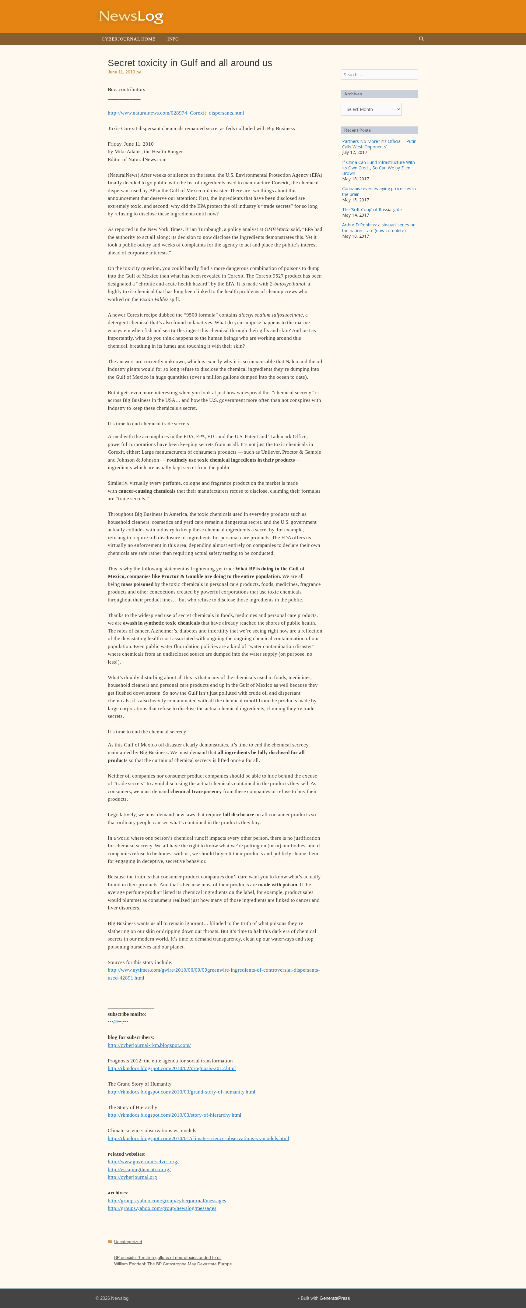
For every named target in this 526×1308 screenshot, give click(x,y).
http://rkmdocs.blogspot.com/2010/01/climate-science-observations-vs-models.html (198, 1138)
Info (173, 39)
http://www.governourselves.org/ (143, 1161)
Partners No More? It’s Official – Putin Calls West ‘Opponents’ (379, 144)
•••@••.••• (118, 1022)
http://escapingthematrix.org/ (139, 1169)
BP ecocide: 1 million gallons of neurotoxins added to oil (167, 1257)
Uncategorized (128, 1241)
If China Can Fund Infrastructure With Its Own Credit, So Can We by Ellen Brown (378, 167)
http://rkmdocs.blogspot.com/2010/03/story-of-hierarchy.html (174, 1115)
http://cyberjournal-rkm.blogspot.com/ (149, 1045)
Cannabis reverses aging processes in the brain (379, 191)
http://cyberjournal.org (132, 1177)
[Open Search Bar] (421, 39)
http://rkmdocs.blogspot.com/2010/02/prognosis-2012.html (172, 1068)
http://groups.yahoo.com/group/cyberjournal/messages (167, 1200)
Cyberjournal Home (128, 39)
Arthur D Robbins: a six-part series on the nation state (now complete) (379, 227)
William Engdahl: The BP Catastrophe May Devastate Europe (173, 1263)
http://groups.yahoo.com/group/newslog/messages (162, 1208)
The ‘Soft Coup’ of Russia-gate (372, 209)
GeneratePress (335, 1298)
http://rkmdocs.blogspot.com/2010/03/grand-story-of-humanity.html (181, 1092)
